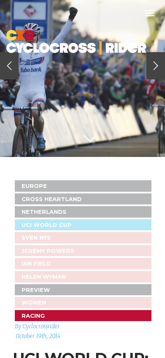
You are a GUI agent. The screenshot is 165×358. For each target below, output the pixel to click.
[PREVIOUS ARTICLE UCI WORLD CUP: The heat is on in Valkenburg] (9, 65)
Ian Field (36, 263)
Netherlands (44, 211)
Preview (36, 289)
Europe (34, 185)
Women (34, 302)
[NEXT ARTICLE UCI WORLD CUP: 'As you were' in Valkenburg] (155, 65)
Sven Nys (36, 237)
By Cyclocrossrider (37, 326)
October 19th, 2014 (38, 336)
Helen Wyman (44, 276)
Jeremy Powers (48, 250)
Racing (33, 315)
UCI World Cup (47, 224)
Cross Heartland (52, 199)
